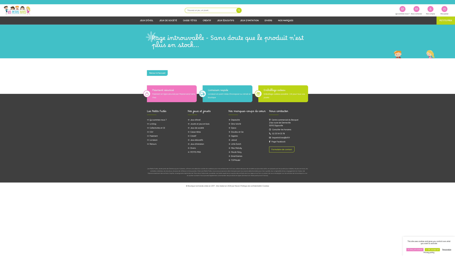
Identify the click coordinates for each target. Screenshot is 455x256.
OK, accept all (433, 250)
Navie (237, 186)
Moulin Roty (236, 152)
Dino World (236, 124)
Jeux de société (168, 20)
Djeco (233, 128)
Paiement (154, 136)
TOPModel (235, 160)
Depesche (235, 120)
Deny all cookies (415, 250)
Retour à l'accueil (157, 73)
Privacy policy (429, 252)
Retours (153, 144)
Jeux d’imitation (249, 20)
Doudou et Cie (237, 132)
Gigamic (234, 136)
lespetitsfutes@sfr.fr (281, 137)
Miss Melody (236, 148)
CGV (151, 132)
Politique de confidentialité (251, 186)
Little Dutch (236, 144)
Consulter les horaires (281, 129)
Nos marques (285, 20)
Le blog (153, 124)
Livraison (153, 140)
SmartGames (236, 156)
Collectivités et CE (157, 128)
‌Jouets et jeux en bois (199, 124)
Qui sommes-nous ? (158, 120)
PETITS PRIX (445, 20)
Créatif (207, 20)
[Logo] (17, 10)
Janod (234, 140)
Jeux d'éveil (146, 20)
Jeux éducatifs (225, 20)
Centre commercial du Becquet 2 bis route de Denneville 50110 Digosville (283, 123)
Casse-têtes (190, 20)
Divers (268, 20)
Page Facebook (278, 141)
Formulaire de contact (281, 149)
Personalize (446, 250)
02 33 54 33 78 (278, 133)
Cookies (266, 186)
